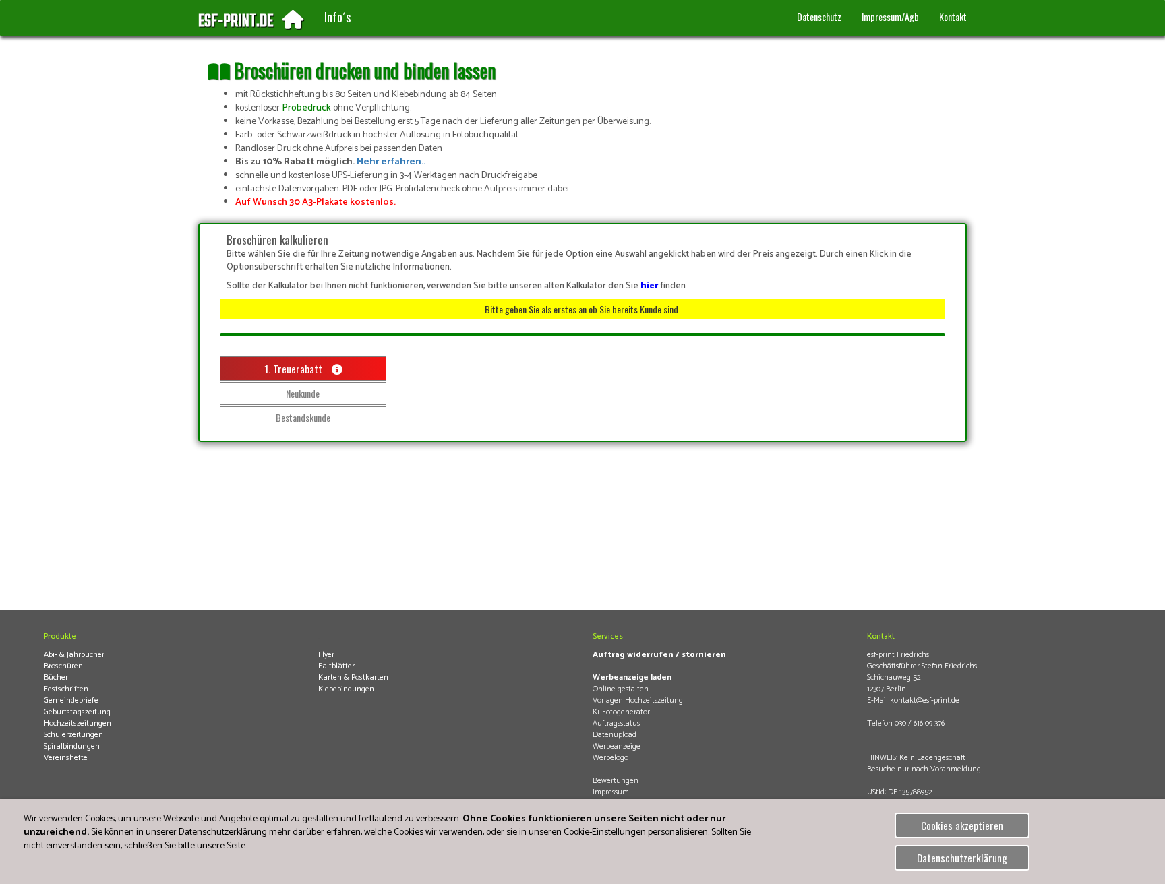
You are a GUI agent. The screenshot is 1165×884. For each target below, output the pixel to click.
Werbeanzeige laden (632, 677)
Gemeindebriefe (71, 700)
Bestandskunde (303, 417)
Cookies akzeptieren (962, 825)
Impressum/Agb (890, 16)
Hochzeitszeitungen (77, 723)
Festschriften (66, 689)
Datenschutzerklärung (962, 857)
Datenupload (614, 734)
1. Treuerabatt (294, 368)
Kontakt (953, 16)
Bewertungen (615, 780)
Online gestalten (621, 689)
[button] (337, 17)
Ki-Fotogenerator (621, 711)
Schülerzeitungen (73, 734)
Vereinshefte (66, 757)
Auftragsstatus (616, 723)
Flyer (326, 654)
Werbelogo (610, 757)
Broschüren (63, 666)
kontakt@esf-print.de (924, 700)
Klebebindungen (346, 689)
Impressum (611, 792)
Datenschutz (819, 16)
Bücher (56, 677)
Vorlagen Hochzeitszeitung (638, 700)
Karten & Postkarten (353, 677)
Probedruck (306, 108)
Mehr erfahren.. (391, 162)
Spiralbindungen (72, 746)
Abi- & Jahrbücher (74, 654)
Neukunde (303, 393)
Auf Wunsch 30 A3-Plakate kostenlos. (315, 202)
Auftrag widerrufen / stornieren (659, 654)
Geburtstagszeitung (77, 711)
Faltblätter (336, 666)
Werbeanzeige (616, 746)
